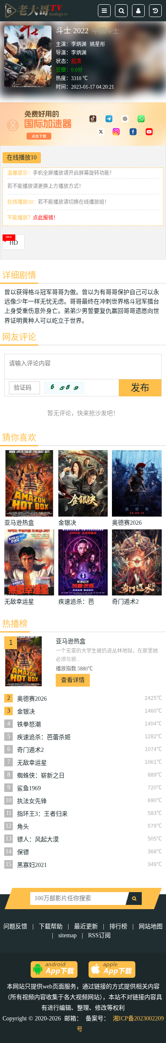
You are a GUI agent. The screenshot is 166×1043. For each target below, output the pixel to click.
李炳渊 (78, 44)
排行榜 (118, 926)
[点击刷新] (64, 387)
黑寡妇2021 (32, 865)
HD (13, 243)
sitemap (67, 935)
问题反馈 (16, 926)
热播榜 (15, 624)
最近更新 (86, 926)
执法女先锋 (32, 801)
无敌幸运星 (32, 763)
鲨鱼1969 (29, 788)
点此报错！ (45, 218)
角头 (23, 826)
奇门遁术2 (30, 750)
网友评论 (19, 337)
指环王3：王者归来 (42, 814)
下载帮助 (51, 926)
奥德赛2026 (32, 699)
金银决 (26, 711)
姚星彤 (97, 44)
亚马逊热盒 (71, 641)
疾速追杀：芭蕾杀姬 (44, 737)
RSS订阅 (99, 935)
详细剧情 (19, 275)
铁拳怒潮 (29, 724)
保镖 (23, 852)
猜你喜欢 (19, 437)
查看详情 (73, 680)
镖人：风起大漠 (38, 839)
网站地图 (151, 926)
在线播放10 (22, 157)
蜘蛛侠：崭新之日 (41, 775)
